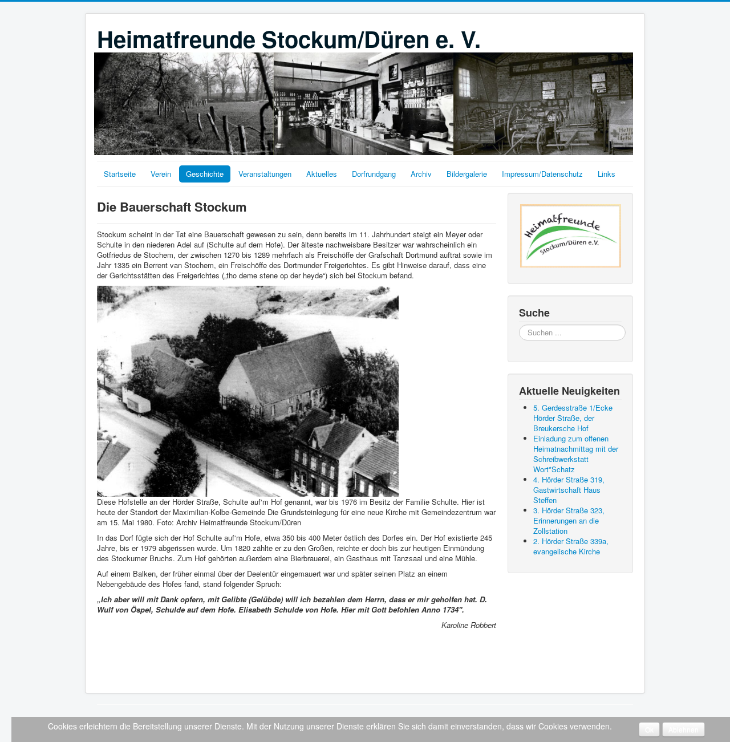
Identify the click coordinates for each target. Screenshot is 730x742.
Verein (161, 173)
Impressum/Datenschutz (542, 173)
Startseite (120, 173)
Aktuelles (321, 173)
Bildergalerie (467, 173)
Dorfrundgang (374, 173)
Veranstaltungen (264, 173)
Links (606, 173)
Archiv (421, 173)
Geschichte (205, 173)
